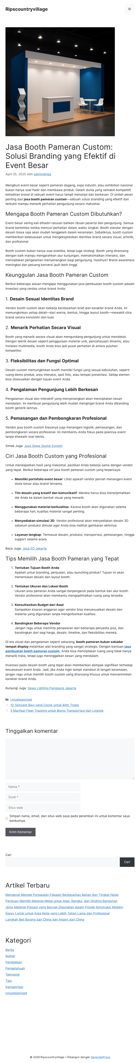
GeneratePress (100, 1057)
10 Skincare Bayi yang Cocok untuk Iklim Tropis (44, 705)
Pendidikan (13, 962)
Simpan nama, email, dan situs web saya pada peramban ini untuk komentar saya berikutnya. (69, 818)
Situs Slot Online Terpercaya (26, 1021)
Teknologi (12, 974)
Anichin (10, 1031)
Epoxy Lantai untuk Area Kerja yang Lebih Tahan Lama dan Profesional (57, 913)
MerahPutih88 (15, 1017)
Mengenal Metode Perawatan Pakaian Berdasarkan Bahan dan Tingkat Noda (61, 895)
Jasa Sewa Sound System (43, 446)
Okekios (11, 1040)
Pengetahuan (15, 968)
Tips (8, 981)
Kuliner (10, 956)
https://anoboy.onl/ (19, 1012)
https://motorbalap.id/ (21, 1035)
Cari (8, 855)
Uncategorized (21, 699)
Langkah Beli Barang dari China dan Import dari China (44, 919)
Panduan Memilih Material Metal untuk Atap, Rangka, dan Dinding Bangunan (61, 901)
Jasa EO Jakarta (35, 548)
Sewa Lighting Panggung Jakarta (52, 688)
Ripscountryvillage (26, 9)
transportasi (14, 987)
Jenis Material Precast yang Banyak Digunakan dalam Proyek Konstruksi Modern (64, 907)
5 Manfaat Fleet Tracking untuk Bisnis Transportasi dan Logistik (57, 710)
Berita (9, 950)
